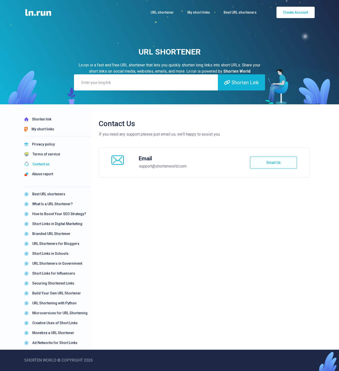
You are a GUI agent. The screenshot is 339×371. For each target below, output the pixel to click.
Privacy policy (43, 144)
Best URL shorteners (48, 194)
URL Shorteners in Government (57, 263)
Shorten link (41, 119)
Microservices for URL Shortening (60, 313)
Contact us (41, 164)
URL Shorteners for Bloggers (55, 244)
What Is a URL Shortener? (52, 204)
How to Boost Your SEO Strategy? (59, 214)
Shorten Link (244, 83)
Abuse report (42, 174)
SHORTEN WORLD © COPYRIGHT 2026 (58, 360)
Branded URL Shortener (51, 234)
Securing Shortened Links (53, 283)
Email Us (274, 163)
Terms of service (46, 154)
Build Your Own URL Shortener (56, 293)
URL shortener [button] (162, 12)
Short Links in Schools (50, 254)
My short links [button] (198, 12)
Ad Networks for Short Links (54, 343)
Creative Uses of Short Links (55, 323)
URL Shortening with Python (54, 303)
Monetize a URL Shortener (53, 333)
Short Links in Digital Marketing (57, 224)
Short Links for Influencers (53, 273)
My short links (43, 129)
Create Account (295, 12)
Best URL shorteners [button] (240, 12)
